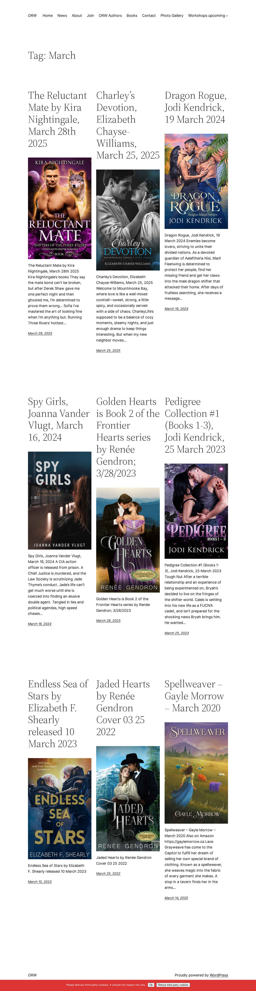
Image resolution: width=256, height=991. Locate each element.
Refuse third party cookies (173, 984)
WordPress (219, 975)
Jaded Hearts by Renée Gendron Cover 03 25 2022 (123, 708)
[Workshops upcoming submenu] (227, 16)
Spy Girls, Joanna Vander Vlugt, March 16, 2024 (59, 419)
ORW (32, 15)
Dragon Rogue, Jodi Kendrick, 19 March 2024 (196, 107)
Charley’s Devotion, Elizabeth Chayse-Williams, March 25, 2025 (128, 125)
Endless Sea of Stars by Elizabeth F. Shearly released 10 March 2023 (58, 713)
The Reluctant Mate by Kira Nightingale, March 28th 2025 (57, 119)
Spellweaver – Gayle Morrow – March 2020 (194, 696)
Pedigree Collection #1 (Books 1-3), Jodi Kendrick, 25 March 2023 (195, 425)
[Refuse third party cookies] (251, 985)
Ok (151, 984)
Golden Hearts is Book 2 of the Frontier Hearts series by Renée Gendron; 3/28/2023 (128, 437)
